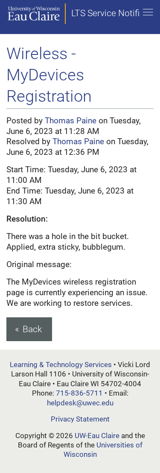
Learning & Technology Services (61, 364)
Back (32, 329)
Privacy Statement (80, 419)
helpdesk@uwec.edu (80, 403)
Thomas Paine (70, 120)
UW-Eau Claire (97, 435)
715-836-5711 (79, 393)
